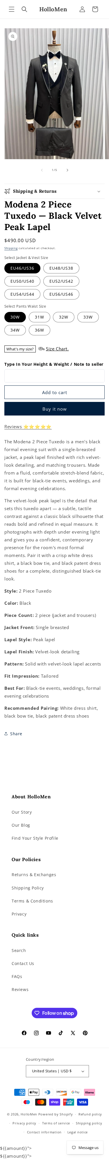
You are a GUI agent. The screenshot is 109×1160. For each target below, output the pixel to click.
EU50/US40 (22, 281)
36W (39, 330)
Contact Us (23, 963)
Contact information (44, 1132)
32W (63, 317)
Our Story (22, 812)
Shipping (11, 248)
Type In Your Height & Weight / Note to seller (53, 364)
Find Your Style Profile (35, 838)
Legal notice (77, 1132)
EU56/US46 (61, 294)
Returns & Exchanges (34, 874)
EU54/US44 (22, 294)
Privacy (19, 914)
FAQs (17, 976)
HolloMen (29, 1114)
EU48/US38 (61, 268)
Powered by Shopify (55, 1114)
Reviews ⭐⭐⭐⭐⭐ (28, 426)
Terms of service (56, 1123)
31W (39, 317)
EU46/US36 (22, 268)
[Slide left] (41, 170)
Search (19, 950)
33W (88, 317)
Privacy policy (24, 1123)
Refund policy (90, 1114)
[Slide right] (67, 170)
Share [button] (16, 733)
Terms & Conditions (32, 901)
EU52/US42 (61, 281)
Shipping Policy (28, 888)
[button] (11, 9)
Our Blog (21, 825)
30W (15, 317)
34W (15, 330)
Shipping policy (89, 1123)
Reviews (20, 989)
